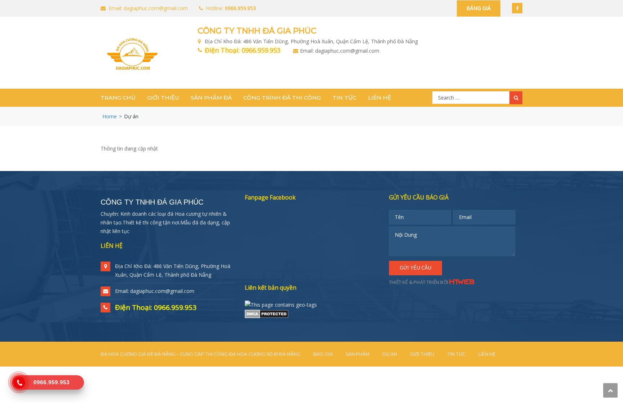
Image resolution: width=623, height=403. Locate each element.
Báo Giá (323, 354)
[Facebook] (517, 8)
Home (109, 116)
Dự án (390, 354)
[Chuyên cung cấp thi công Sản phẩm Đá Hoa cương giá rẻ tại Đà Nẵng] (132, 54)
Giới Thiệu (163, 97)
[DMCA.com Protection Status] (266, 313)
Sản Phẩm (358, 354)
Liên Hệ (379, 97)
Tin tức (344, 97)
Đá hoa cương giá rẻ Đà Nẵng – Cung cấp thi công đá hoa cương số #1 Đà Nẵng (200, 354)
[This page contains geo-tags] (281, 304)
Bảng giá (479, 8)
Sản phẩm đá (211, 97)
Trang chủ (118, 97)
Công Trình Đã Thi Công (282, 97)
